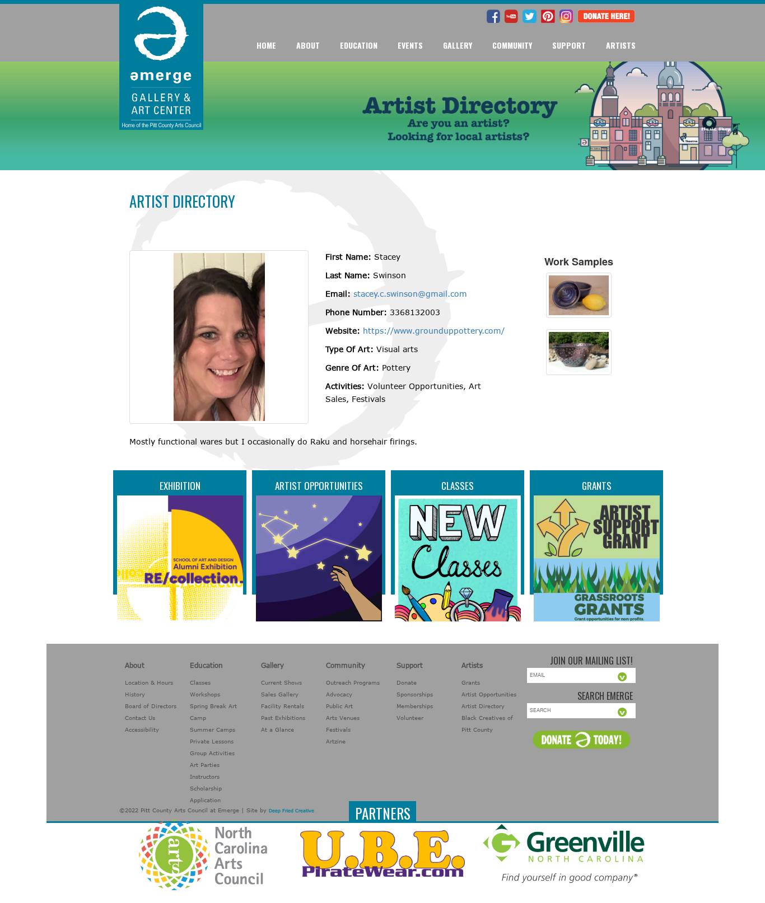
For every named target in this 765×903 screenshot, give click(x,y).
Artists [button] (621, 45)
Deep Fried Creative (291, 810)
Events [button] (410, 45)
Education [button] (358, 45)
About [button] (308, 45)
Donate (407, 682)
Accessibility (142, 729)
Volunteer (410, 717)
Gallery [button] (457, 45)
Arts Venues (343, 717)
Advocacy (339, 694)
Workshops (205, 694)
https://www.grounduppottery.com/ (434, 330)
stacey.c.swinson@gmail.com (410, 293)
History (135, 694)
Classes (457, 486)
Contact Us (140, 717)
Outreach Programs (353, 682)
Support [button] (569, 45)
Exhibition (180, 486)
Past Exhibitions (283, 717)
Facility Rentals (282, 706)
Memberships (415, 706)
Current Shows (281, 682)
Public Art (339, 706)
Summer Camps (212, 729)
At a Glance (277, 729)
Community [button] (512, 45)
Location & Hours (149, 682)
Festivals (338, 729)
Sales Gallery (279, 694)
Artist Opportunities (319, 486)
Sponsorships (415, 694)
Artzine (336, 741)
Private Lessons (212, 741)
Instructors (205, 776)
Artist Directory (483, 706)
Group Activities (212, 753)
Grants (597, 486)
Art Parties (205, 764)
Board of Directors (150, 706)
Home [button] (266, 45)
